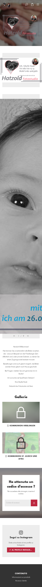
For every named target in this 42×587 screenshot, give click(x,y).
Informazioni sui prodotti (21, 577)
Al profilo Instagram (22, 550)
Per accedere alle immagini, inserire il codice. (21, 493)
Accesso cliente (21, 581)
